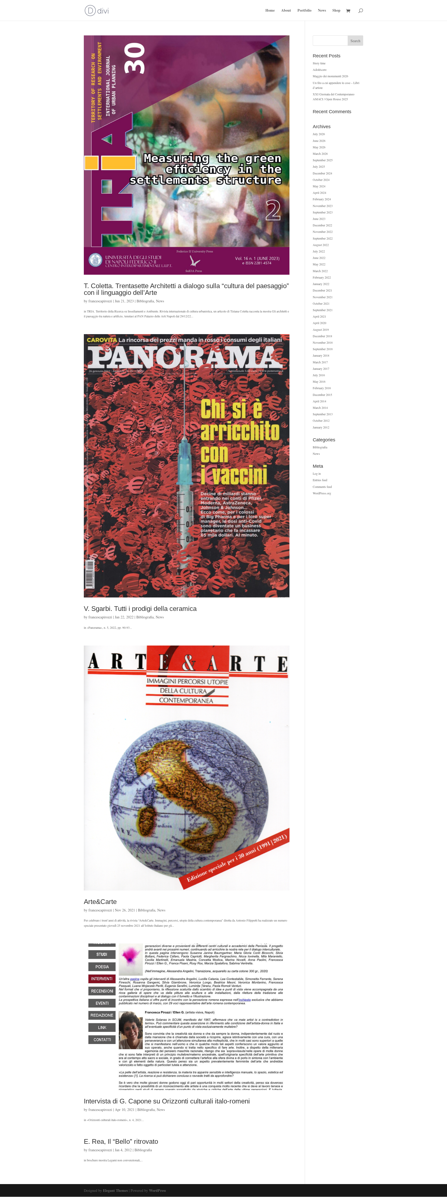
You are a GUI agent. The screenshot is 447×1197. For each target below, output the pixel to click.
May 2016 (319, 381)
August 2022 (321, 245)
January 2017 (321, 368)
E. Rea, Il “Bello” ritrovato (121, 1141)
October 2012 (321, 420)
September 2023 (323, 212)
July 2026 (319, 134)
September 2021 (323, 310)
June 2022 (319, 258)
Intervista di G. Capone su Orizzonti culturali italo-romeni (167, 1101)
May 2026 (319, 147)
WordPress (157, 1190)
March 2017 (320, 362)
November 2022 (323, 231)
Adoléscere (319, 69)
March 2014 (320, 407)
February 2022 (322, 277)
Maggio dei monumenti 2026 (330, 76)
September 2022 (323, 238)
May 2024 (319, 186)
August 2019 (321, 329)
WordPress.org (322, 493)
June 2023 (319, 219)
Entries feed (320, 480)
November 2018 (323, 342)
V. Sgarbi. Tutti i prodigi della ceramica (140, 608)
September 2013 (323, 414)
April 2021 (319, 316)
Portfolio (304, 11)
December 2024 (322, 173)
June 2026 (319, 141)
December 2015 (322, 395)
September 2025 (323, 160)
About (286, 11)
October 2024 (321, 180)
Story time (319, 63)
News (322, 11)
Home (270, 11)
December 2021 (322, 290)
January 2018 (321, 355)
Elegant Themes (115, 1190)
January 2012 (321, 427)
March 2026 (320, 153)
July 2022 (319, 251)
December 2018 (322, 336)
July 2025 (319, 166)
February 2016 (322, 388)
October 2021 (321, 303)
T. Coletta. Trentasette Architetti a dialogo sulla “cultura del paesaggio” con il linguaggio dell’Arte (186, 289)
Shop (336, 11)
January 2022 (321, 284)
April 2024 (319, 192)
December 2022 (322, 225)
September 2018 (323, 349)
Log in (317, 473)
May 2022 (319, 264)
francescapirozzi (100, 300)
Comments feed (322, 487)
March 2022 (320, 271)
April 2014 (319, 401)
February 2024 (322, 199)
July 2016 (319, 375)
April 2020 (319, 323)
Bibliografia (145, 300)
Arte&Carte (100, 902)
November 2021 (323, 297)
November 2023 (323, 206)
